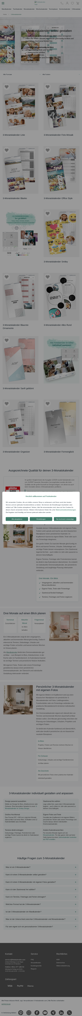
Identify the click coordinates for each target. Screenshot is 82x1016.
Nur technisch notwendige (65, 519)
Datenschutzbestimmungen (66, 510)
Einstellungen (41, 519)
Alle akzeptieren (17, 519)
